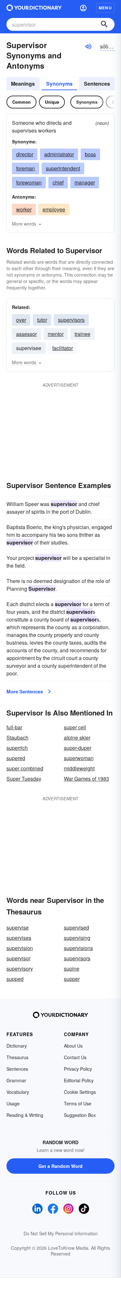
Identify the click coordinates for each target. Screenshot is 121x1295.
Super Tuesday (23, 778)
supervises (18, 937)
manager (85, 182)
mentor (56, 334)
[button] (83, 7)
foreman (25, 168)
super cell (75, 727)
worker (24, 209)
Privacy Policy (78, 1069)
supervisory (19, 968)
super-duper (77, 747)
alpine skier (77, 737)
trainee (82, 334)
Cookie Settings (80, 1092)
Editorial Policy (79, 1080)
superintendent (63, 168)
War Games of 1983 (86, 778)
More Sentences (24, 691)
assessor (26, 334)
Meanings (23, 83)
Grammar (16, 1080)
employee (54, 209)
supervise (17, 927)
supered (15, 758)
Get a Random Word (60, 1166)
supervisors (71, 319)
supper (72, 978)
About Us (73, 1045)
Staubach (17, 737)
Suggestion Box (80, 1115)
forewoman (29, 182)
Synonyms (59, 83)
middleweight (79, 768)
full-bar (14, 727)
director (24, 154)
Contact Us (75, 1057)
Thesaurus (17, 1057)
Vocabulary (17, 1092)
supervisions (78, 948)
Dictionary (16, 1045)
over (21, 319)
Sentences (97, 83)
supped (15, 978)
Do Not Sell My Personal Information (61, 1233)
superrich (17, 747)
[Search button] (104, 24)
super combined (24, 768)
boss (90, 154)
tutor (42, 319)
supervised (76, 927)
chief (58, 182)
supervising (77, 937)
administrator (59, 154)
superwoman (79, 758)
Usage (13, 1103)
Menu (105, 8)
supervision (19, 948)
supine (71, 968)
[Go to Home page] (34, 8)
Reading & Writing (24, 1115)
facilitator (62, 348)
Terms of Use (77, 1103)
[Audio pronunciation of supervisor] (88, 46)
